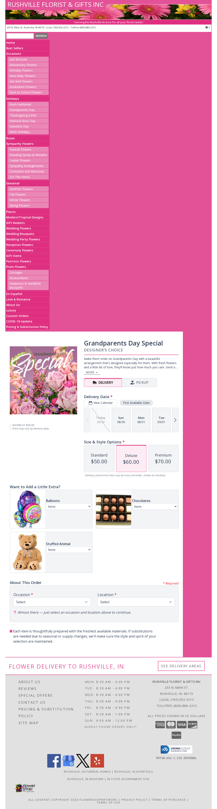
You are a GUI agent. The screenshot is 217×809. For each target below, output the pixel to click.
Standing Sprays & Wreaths (28, 155)
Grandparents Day (22, 110)
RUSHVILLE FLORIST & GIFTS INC (55, 4)
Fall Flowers (18, 194)
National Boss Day (22, 121)
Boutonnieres (19, 278)
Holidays (12, 99)
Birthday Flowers (21, 70)
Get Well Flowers (21, 81)
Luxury (11, 310)
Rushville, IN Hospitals (133, 771)
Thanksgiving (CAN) (23, 115)
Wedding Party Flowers (23, 239)
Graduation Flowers (23, 87)
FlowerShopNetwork (98, 800)
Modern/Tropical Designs (24, 217)
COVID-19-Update (19, 321)
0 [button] (209, 27)
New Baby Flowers (22, 76)
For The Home (20, 177)
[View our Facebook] (54, 766)
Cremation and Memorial (27, 171)
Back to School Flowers (26, 92)
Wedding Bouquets (20, 234)
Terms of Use (108, 802)
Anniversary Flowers (23, 65)
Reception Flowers (19, 245)
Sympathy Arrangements (26, 166)
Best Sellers (14, 48)
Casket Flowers (20, 160)
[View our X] (83, 766)
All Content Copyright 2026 (53, 800)
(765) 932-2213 (61, 27)
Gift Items (13, 256)
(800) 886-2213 (88, 27)
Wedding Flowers (18, 228)
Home (10, 43)
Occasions (13, 54)
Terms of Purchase (169, 800)
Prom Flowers (16, 267)
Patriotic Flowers (18, 261)
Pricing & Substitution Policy (27, 327)
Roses (10, 138)
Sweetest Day (19, 126)
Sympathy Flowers (19, 144)
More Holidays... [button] (20, 132)
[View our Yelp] (97, 766)
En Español (14, 294)
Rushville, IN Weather (85, 779)
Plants (10, 212)
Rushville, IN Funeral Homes (87, 771)
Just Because (18, 59)
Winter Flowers (20, 200)
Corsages (16, 272)
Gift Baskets (15, 223)
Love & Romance (18, 299)
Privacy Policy (134, 800)
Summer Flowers (21, 189)
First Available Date (136, 403)
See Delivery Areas (181, 666)
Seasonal (12, 183)
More (90, 372)
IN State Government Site (128, 779)
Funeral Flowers (20, 149)
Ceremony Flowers (19, 250)
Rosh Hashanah (20, 104)
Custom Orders (17, 316)
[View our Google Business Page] (68, 766)
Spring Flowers (20, 205)
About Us (13, 305)
